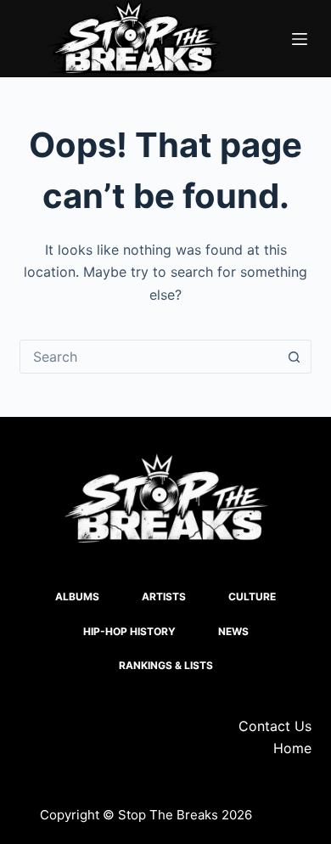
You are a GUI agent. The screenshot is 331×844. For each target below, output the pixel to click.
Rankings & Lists (166, 665)
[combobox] (149, 357)
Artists (164, 596)
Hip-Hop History (129, 631)
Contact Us (274, 725)
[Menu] (299, 39)
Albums (77, 596)
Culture (252, 596)
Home (292, 748)
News (233, 631)
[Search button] (294, 356)
